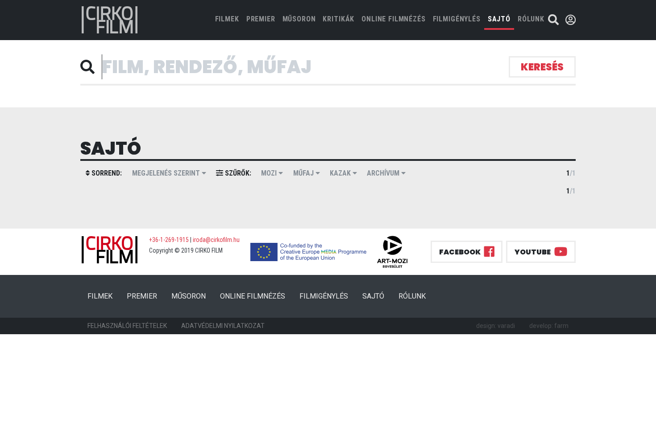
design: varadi (495, 325)
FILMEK (229, 18)
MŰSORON (299, 19)
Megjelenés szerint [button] (167, 173)
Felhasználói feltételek (127, 325)
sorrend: (106, 173)
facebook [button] (460, 252)
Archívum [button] (384, 173)
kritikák (338, 19)
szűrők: (237, 173)
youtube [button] (533, 252)
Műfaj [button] (304, 173)
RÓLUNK (531, 19)
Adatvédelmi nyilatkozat (223, 325)
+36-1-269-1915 (169, 239)
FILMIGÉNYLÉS (457, 19)
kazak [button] (341, 173)
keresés (542, 67)
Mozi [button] (269, 173)
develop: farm (549, 325)
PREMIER (260, 19)
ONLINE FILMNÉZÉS (393, 19)
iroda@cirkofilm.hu (216, 239)
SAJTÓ (499, 19)
